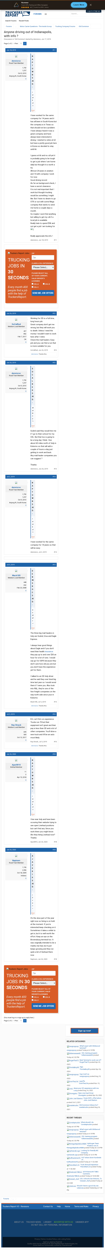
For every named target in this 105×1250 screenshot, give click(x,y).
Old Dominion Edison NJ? (88, 1105)
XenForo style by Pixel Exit (52, 1242)
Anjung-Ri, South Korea (17, 76)
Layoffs (82, 1081)
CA (25, 339)
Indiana (23, 876)
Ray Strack (16, 725)
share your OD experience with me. (86, 1088)
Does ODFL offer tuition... (93, 1098)
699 (25, 732)
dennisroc (37, 39)
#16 (54, 714)
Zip (33, 253)
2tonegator (82, 1095)
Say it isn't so (84, 1074)
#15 (54, 565)
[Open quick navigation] (97, 26)
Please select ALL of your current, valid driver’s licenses (40, 277)
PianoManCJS (85, 1167)
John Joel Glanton (90, 1100)
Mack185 (16, 575)
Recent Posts (24, 21)
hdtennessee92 (87, 1055)
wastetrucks (83, 1107)
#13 (54, 363)
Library (47, 1222)
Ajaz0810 (16, 765)
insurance (49, 651)
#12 (54, 313)
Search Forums (10, 21)
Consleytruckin (86, 1124)
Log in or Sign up (93, 11)
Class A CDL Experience (42, 263)
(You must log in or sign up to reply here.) (19, 1018)
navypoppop (71, 1050)
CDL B (47, 284)
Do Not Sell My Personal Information (51, 1225)
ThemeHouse (67, 1245)
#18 (54, 754)
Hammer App (82, 1222)
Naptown (16, 860)
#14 (54, 477)
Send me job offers (42, 293)
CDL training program (89, 1053)
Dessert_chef (85, 1181)
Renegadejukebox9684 (75, 1148)
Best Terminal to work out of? (90, 1060)
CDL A (36, 284)
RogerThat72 (84, 1062)
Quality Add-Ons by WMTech (52, 1244)
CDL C (36, 287)
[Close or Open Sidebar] (94, 26)
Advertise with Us (63, 1222)
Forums (38, 14)
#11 (54, 50)
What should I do (87, 1122)
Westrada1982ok (73, 1176)
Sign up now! (84, 1030)
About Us (19, 1222)
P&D (81, 1067)
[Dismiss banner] (90, 5)
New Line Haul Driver (85, 1093)
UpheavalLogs (72, 1155)
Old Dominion (20, 39)
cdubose (80, 1188)
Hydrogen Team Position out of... (93, 1144)
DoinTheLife (83, 1083)
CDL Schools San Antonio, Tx (91, 1179)
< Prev (16, 43)
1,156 (24, 867)
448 (25, 582)
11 (25, 772)
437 (25, 331)
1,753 (24, 68)
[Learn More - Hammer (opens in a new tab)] (52, 5)
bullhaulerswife (72, 1162)
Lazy (75, 1090)
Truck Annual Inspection (89, 1165)
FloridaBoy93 (85, 1069)
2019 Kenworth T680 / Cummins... (91, 1173)
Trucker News (33, 1222)
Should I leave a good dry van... (88, 1186)
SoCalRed (16, 324)
